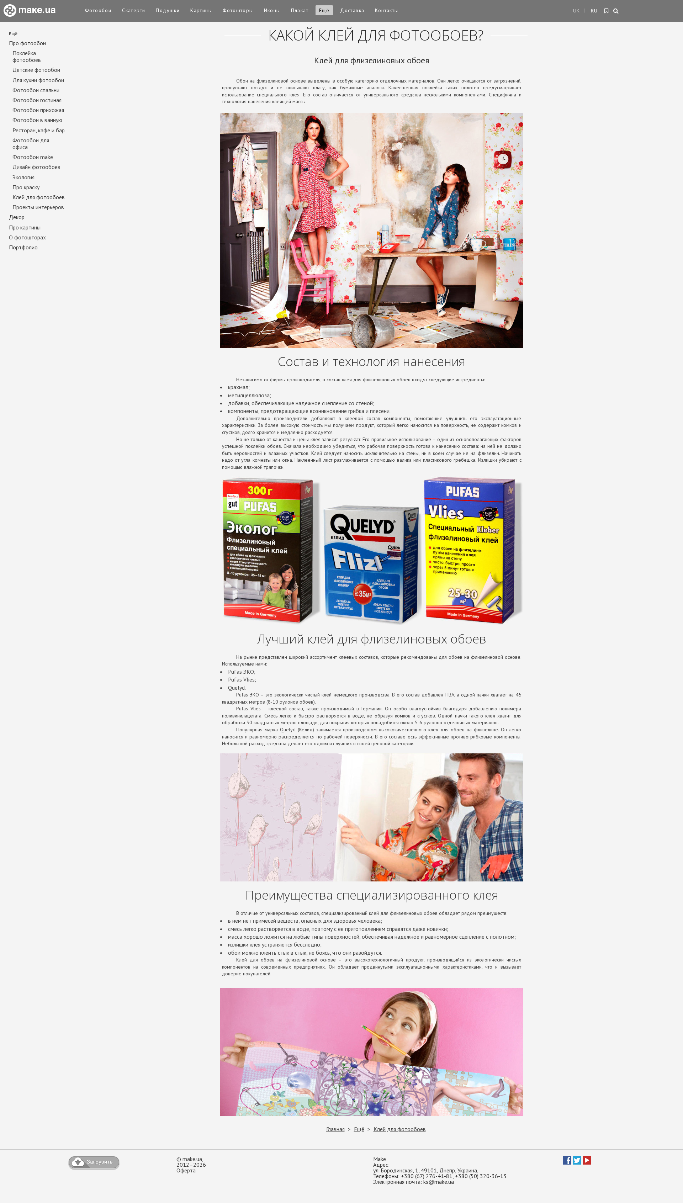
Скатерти (133, 10)
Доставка (352, 10)
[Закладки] (606, 11)
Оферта (186, 1170)
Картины (201, 10)
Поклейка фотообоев (26, 56)
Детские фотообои (36, 70)
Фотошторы (238, 10)
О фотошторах (27, 237)
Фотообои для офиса (30, 143)
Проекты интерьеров (38, 207)
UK (576, 10)
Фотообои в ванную (37, 120)
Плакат (299, 10)
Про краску (25, 187)
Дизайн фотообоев (36, 167)
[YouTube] (587, 1162)
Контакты (386, 10)
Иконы (272, 10)
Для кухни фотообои (38, 80)
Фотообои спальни (35, 90)
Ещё (324, 10)
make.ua (192, 1158)
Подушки (168, 10)
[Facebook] (567, 1162)
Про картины (25, 227)
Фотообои (98, 10)
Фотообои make (32, 157)
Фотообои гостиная (37, 100)
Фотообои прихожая (38, 110)
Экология (23, 177)
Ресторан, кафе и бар (38, 130)
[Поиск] (616, 11)
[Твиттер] (577, 1162)
